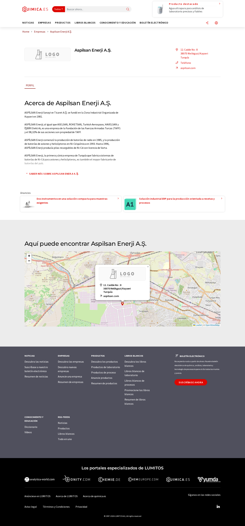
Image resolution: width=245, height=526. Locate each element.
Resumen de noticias (36, 376)
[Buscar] (128, 9)
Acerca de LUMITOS (67, 496)
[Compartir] (207, 23)
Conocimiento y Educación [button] (118, 22)
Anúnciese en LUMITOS (37, 496)
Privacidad (81, 506)
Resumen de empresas (70, 382)
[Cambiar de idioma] (216, 23)
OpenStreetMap (212, 325)
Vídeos (28, 432)
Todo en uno (65, 439)
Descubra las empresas (71, 361)
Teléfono (185, 62)
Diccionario (30, 427)
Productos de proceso (103, 372)
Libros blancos (66, 433)
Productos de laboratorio (105, 367)
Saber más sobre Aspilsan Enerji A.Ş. (54, 173)
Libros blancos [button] (85, 22)
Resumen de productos (104, 383)
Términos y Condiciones (56, 506)
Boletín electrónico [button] (154, 22)
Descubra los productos (104, 361)
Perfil (30, 85)
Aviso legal (30, 506)
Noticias (62, 423)
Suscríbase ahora (191, 382)
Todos (57, 9)
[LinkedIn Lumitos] (218, 506)
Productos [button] (63, 22)
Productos (64, 428)
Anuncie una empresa (70, 376)
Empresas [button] (44, 22)
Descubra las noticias (36, 361)
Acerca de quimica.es (94, 496)
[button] (122, 304)
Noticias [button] (28, 22)
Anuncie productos (101, 377)
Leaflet (198, 325)
